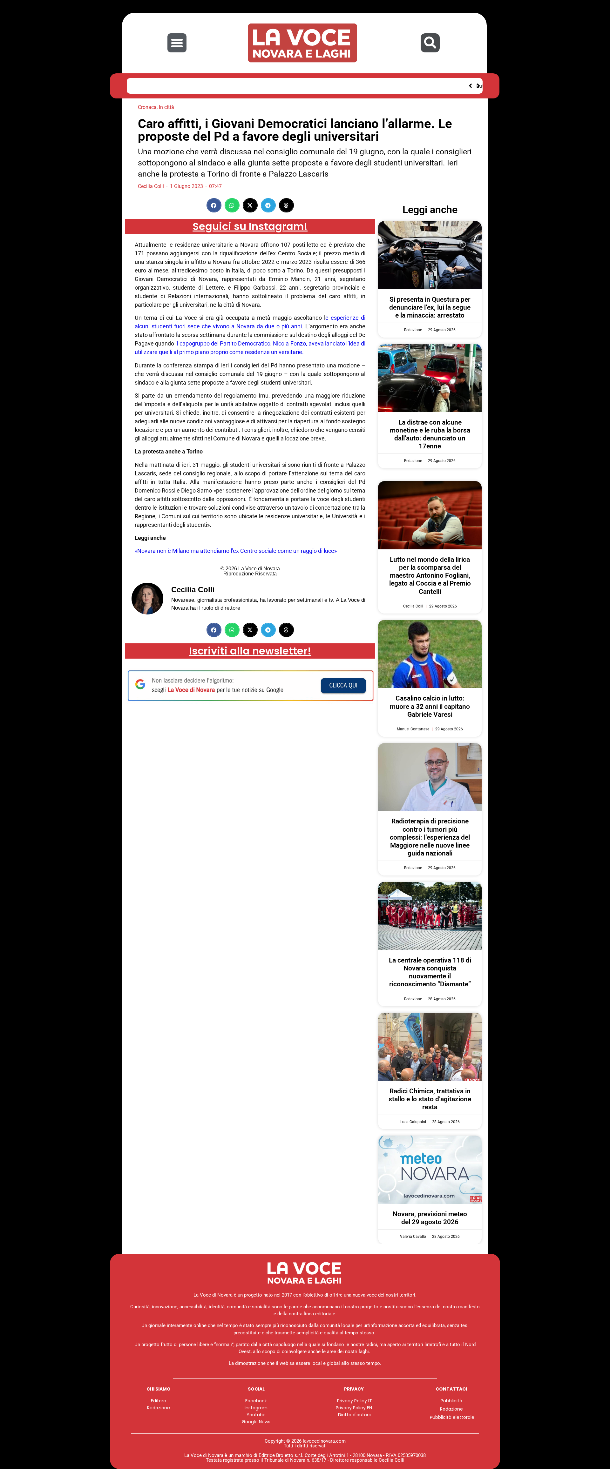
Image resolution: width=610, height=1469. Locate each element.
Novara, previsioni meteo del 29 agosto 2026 (430, 1218)
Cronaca (147, 107)
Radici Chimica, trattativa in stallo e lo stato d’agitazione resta (430, 1099)
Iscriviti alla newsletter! (250, 651)
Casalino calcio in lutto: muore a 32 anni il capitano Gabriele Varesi (430, 706)
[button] (176, 42)
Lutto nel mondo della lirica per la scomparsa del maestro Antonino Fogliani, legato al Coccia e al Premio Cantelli (271, 86)
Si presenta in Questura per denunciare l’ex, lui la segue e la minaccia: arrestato (430, 307)
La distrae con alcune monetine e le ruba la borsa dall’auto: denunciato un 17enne (430, 434)
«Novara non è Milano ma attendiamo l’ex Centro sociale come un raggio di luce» (236, 550)
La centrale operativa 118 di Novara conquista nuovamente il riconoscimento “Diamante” (430, 972)
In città (166, 107)
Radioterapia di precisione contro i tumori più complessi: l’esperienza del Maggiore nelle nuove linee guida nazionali (430, 837)
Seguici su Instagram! (250, 226)
